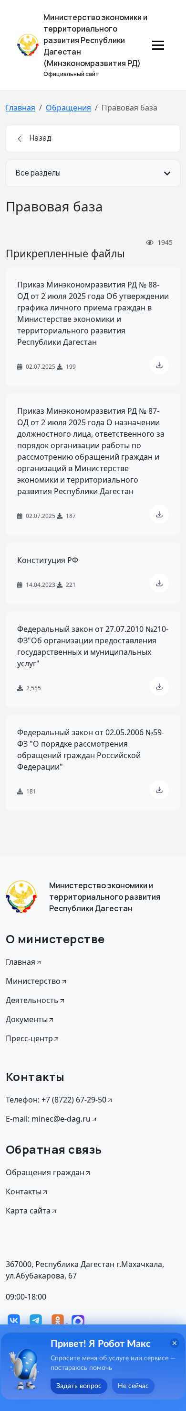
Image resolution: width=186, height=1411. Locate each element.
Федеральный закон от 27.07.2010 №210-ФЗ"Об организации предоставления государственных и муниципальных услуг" (92, 646)
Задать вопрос (79, 1386)
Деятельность (32, 1000)
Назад (40, 138)
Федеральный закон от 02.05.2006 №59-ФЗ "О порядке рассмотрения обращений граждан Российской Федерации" (90, 749)
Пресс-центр (29, 1038)
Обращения (68, 107)
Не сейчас (133, 1386)
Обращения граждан (45, 1172)
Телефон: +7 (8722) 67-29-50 (56, 1099)
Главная (20, 107)
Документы (27, 1019)
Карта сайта (28, 1210)
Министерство (33, 981)
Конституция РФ (47, 560)
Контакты (23, 1191)
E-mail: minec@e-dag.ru (48, 1118)
